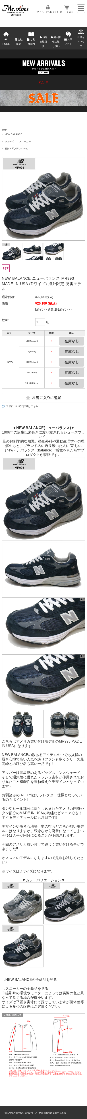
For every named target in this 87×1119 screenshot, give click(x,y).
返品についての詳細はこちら (22, 406)
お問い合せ (68, 41)
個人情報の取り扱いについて (18, 1113)
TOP (4, 130)
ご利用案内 (31, 41)
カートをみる (66, 12)
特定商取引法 (44, 41)
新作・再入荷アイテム (16, 148)
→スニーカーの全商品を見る (25, 988)
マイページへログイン (48, 12)
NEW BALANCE (13, 134)
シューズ (9, 141)
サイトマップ (81, 41)
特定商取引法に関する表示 (52, 1113)
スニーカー (25, 141)
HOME (6, 44)
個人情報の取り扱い (56, 41)
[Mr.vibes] (15, 15)
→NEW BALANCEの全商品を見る (29, 980)
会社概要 (19, 41)
